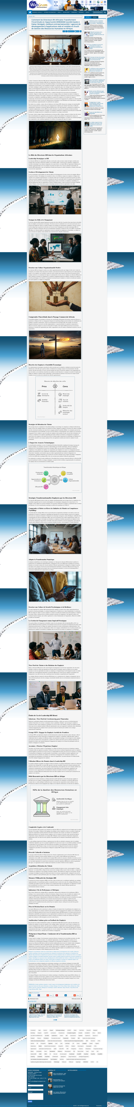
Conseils (80, 1032)
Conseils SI (87, 1032)
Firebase (39, 1038)
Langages (84, 1043)
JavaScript (67, 1043)
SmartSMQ (40, 1056)
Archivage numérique (60, 1030)
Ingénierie (50, 1043)
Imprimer (71, 31)
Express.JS (95, 1035)
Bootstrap (33, 1032)
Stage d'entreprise (72, 1056)
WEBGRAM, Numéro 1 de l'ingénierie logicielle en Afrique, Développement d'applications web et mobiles (50, 1105)
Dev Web (47, 1035)
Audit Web (81, 1030)
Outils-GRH (61, 1048)
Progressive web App (98, 1048)
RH (33, 992)
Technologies (66, 12)
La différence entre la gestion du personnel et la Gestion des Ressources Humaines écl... (97, 70)
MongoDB (61, 1046)
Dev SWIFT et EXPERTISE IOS (36, 1035)
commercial (53, 1032)
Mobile (59, 12)
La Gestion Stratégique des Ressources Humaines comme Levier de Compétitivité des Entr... (72, 1016)
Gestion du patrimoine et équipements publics (73, 1040)
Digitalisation (54, 1035)
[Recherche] (105, 12)
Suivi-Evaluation (54, 1059)
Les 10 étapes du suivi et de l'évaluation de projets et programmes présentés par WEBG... (96, 46)
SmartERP (79, 1054)
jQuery (78, 1043)
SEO (97, 1051)
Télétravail (71, 1061)
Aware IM (88, 1030)
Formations (74, 12)
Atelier (75, 1030)
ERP (66, 1035)
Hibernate (93, 1040)
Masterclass (33, 1046)
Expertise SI (87, 1035)
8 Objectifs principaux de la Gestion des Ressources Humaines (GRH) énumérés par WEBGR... (97, 33)
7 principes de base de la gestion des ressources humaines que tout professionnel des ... (97, 58)
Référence (81, 12)
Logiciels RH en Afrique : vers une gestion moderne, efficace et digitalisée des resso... (37, 1016)
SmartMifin (100, 1054)
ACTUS (87, 17)
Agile (39, 1030)
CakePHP (46, 1032)
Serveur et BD (33, 1054)
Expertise (80, 1035)
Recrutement (52, 1051)
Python (32, 1051)
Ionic (56, 1043)
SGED (40, 1054)
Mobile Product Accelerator (50, 1046)
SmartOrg (33, 1056)
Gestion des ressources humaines (54, 1040)
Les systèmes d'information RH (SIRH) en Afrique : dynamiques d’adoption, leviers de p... (54, 1016)
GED (79, 1038)
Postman (81, 1048)
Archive (95, 17)
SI (50, 1054)
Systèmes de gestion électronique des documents (41, 1061)
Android (45, 1030)
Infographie (43, 1043)
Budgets (39, 1032)
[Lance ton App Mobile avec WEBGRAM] (87, 114)
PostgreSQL (73, 1048)
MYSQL (67, 1046)
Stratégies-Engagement (83, 1056)
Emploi (61, 1035)
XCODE (92, 1061)
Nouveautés (88, 1046)
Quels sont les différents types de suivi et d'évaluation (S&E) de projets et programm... (97, 92)
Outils (55, 1048)
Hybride (32, 1043)
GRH (87, 1040)
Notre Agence (80, 1046)
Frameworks (65, 1038)
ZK (97, 1061)
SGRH (45, 1054)
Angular (51, 1030)
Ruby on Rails (80, 1051)
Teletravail (64, 1061)
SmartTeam (36, 992)
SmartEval (86, 1054)
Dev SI (99, 1032)
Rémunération (68, 1051)
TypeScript (78, 1061)
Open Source (33, 1048)
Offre (95, 1046)
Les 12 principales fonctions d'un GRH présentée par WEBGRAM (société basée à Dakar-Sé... (97, 81)
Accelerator (33, 1030)
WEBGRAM (85, 1061)
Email (77, 31)
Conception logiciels (71, 1032)
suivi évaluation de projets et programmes (39, 1059)
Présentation (88, 1048)
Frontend (73, 1038)
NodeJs (73, 1046)
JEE (73, 1043)
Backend (95, 1030)
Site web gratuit (63, 1054)
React (45, 1051)
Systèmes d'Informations (50, 12)
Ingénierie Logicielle (37, 12)
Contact (87, 12)
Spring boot (63, 1056)
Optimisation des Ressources (45, 1048)
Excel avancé (73, 1035)
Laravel (90, 1043)
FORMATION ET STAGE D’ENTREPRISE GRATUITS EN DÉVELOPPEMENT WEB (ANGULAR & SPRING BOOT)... (97, 104)
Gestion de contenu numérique (89, 1038)
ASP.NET (69, 1030)
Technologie (56, 1061)
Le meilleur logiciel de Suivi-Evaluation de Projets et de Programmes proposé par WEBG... (96, 124)
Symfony (62, 1059)
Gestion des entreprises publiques (38, 1040)
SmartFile (93, 1054)
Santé (87, 1051)
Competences (61, 1032)
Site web (55, 1054)
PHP (67, 1048)
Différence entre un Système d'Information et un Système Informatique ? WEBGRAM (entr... (97, 22)
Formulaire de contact (55, 1038)
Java (61, 1043)
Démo (94, 1032)
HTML (99, 1040)
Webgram (104, 1105)
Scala (92, 1051)
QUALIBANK (39, 1051)
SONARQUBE (55, 1056)
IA (37, 1043)
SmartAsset (71, 1054)
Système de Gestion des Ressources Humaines (76, 1059)
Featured (32, 1038)
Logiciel (97, 1043)
